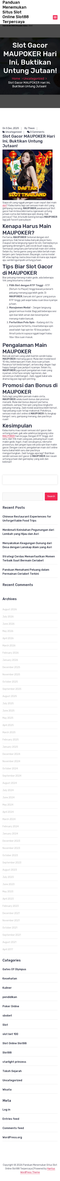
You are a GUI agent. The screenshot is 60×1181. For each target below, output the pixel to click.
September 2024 (11, 775)
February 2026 (10, 652)
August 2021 (9, 942)
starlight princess (14, 1061)
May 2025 (7, 718)
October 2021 (9, 927)
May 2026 (7, 631)
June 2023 (8, 884)
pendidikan (9, 997)
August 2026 (9, 609)
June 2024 (8, 797)
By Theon (29, 128)
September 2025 (11, 689)
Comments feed (13, 1128)
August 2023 (9, 869)
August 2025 (9, 696)
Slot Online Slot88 (14, 1043)
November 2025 (11, 674)
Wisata (7, 1089)
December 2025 (11, 667)
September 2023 (11, 862)
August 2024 (9, 783)
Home (16, 78)
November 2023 (11, 848)
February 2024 (10, 826)
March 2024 (9, 819)
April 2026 (8, 638)
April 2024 (8, 812)
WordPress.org (12, 1137)
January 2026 (10, 660)
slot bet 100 (10, 1034)
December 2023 (11, 840)
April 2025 (8, 725)
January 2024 (10, 833)
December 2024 (11, 754)
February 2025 (10, 739)
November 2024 (11, 761)
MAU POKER (8, 436)
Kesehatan (9, 978)
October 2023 (10, 855)
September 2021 (11, 935)
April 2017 (7, 949)
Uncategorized (34, 78)
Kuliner (7, 987)
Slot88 (7, 1052)
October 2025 (10, 681)
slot (4, 205)
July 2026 (8, 616)
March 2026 (9, 645)
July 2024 (8, 790)
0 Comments (37, 132)
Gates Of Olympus (14, 969)
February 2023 (10, 906)
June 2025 (8, 710)
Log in (6, 1109)
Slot (5, 1024)
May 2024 (7, 804)
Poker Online (10, 1006)
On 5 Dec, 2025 (10, 128)
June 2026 (8, 623)
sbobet (7, 1015)
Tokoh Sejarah (12, 1071)
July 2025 (8, 703)
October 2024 (10, 768)
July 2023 (8, 877)
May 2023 (7, 891)
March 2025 (9, 732)
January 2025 (10, 746)
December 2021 (11, 913)
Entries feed (10, 1118)
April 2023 (8, 898)
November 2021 (11, 920)
